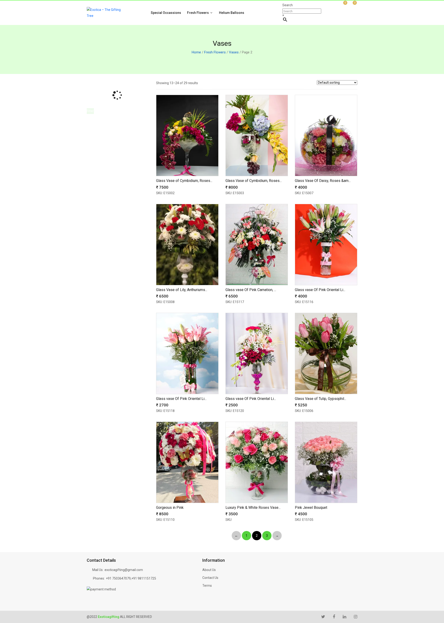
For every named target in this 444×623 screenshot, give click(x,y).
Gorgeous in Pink (170, 507)
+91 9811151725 (143, 578)
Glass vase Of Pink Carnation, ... (250, 290)
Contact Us (210, 577)
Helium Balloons (231, 13)
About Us (209, 569)
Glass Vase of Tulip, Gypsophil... (320, 398)
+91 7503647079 (118, 578)
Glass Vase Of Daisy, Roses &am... (323, 180)
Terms (207, 585)
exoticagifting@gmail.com (124, 569)
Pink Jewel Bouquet (311, 507)
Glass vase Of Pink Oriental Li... (320, 290)
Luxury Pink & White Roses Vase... (253, 507)
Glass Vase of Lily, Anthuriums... (181, 290)
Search (287, 5)
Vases (234, 52)
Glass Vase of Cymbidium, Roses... (184, 180)
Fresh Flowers (198, 13)
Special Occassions (166, 13)
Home (196, 52)
